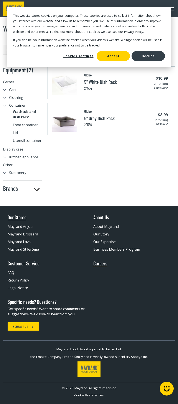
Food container (25, 125)
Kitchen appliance (23, 157)
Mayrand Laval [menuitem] (19, 241)
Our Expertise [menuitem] (104, 241)
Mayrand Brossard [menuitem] (23, 234)
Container (17, 105)
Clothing (16, 97)
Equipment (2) (18, 70)
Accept (113, 56)
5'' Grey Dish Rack (99, 118)
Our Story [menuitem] (101, 234)
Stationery (17, 172)
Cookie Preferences (89, 395)
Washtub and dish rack (24, 114)
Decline (148, 56)
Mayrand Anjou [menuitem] (20, 226)
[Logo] (89, 369)
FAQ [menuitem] (11, 272)
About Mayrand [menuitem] (106, 226)
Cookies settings (78, 56)
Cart (12, 89)
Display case (13, 149)
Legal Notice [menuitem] (18, 287)
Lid (15, 132)
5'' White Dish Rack (100, 82)
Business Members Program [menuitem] (116, 249)
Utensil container (27, 140)
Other (8, 164)
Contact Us (21, 326)
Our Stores (17, 217)
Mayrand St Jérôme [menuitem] (23, 249)
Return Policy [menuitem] (18, 280)
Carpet (8, 81)
